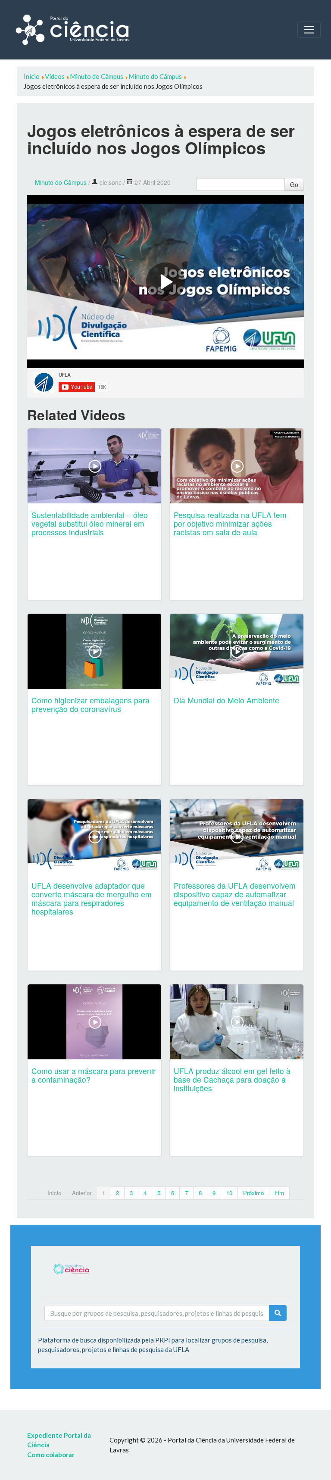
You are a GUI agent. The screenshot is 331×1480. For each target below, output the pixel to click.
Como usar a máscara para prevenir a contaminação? (93, 1075)
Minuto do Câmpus (61, 182)
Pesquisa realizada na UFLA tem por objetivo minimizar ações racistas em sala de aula (230, 523)
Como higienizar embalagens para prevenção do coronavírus (90, 704)
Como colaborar (51, 1454)
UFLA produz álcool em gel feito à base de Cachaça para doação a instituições (232, 1079)
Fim (279, 1193)
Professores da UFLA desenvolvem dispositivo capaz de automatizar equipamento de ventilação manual (235, 894)
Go (294, 184)
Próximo (253, 1193)
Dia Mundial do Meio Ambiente (226, 700)
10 (229, 1193)
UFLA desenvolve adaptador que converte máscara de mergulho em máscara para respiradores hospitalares (91, 898)
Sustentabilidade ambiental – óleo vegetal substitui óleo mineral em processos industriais (89, 523)
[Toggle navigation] (309, 30)
